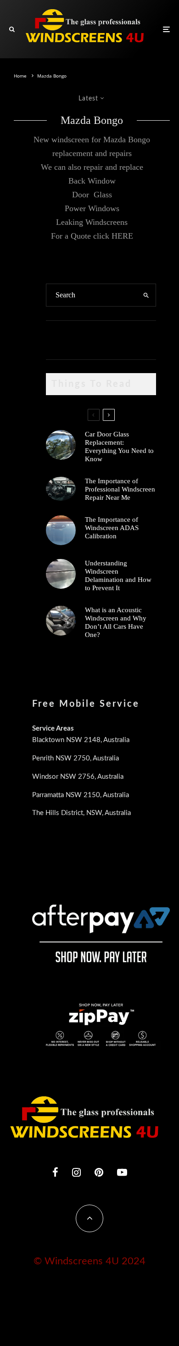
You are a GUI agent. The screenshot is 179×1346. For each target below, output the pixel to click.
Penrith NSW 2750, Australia (75, 758)
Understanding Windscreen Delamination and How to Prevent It (118, 575)
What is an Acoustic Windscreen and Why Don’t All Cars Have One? (115, 622)
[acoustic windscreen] (61, 621)
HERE (122, 235)
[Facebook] (55, 1172)
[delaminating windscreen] (61, 574)
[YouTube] (122, 1172)
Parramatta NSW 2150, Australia (80, 795)
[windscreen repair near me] (61, 489)
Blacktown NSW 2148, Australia (80, 740)
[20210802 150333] (61, 530)
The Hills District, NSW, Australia (81, 813)
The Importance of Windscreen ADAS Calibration (112, 528)
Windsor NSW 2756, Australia (77, 776)
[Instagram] (76, 1172)
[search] (146, 295)
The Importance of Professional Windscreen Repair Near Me (120, 489)
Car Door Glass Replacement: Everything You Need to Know (119, 446)
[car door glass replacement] (61, 445)
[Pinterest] (99, 1172)
